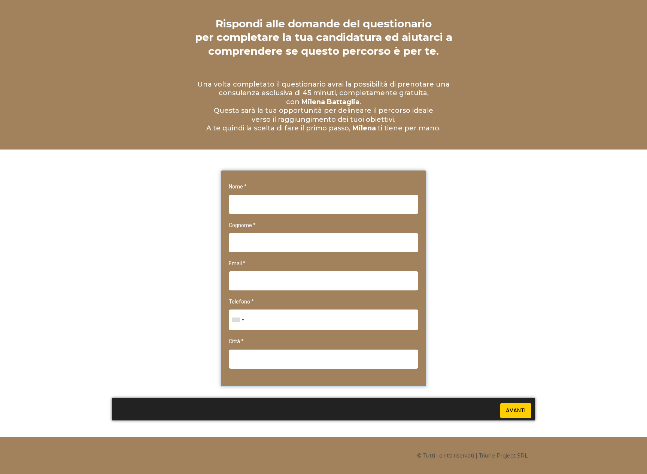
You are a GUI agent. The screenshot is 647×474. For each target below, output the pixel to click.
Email (237, 263)
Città (236, 341)
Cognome (242, 225)
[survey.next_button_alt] (515, 410)
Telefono (241, 301)
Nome (238, 186)
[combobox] (237, 320)
